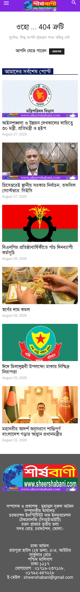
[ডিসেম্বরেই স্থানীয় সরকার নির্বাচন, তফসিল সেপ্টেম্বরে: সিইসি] (40, 161)
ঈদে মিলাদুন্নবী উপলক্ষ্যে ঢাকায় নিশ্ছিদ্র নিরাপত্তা (35, 369)
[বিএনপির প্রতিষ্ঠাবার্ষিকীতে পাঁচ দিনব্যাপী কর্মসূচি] (40, 223)
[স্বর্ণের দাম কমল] (40, 285)
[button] (74, 6)
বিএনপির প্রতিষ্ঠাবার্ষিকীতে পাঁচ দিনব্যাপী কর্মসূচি (37, 250)
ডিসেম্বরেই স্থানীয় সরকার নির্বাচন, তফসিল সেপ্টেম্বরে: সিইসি (39, 187)
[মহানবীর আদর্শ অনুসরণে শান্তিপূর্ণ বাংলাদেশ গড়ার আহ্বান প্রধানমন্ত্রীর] (40, 404)
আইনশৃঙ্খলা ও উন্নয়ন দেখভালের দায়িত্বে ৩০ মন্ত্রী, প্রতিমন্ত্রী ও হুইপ (37, 125)
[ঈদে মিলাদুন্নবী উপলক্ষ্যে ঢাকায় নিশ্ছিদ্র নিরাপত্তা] (40, 342)
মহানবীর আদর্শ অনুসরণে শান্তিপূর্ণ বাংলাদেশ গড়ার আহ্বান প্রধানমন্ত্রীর (32, 431)
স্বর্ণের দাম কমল (16, 309)
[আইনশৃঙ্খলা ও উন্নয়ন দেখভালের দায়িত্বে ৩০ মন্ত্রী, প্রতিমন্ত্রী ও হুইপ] (40, 99)
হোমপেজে (56, 51)
